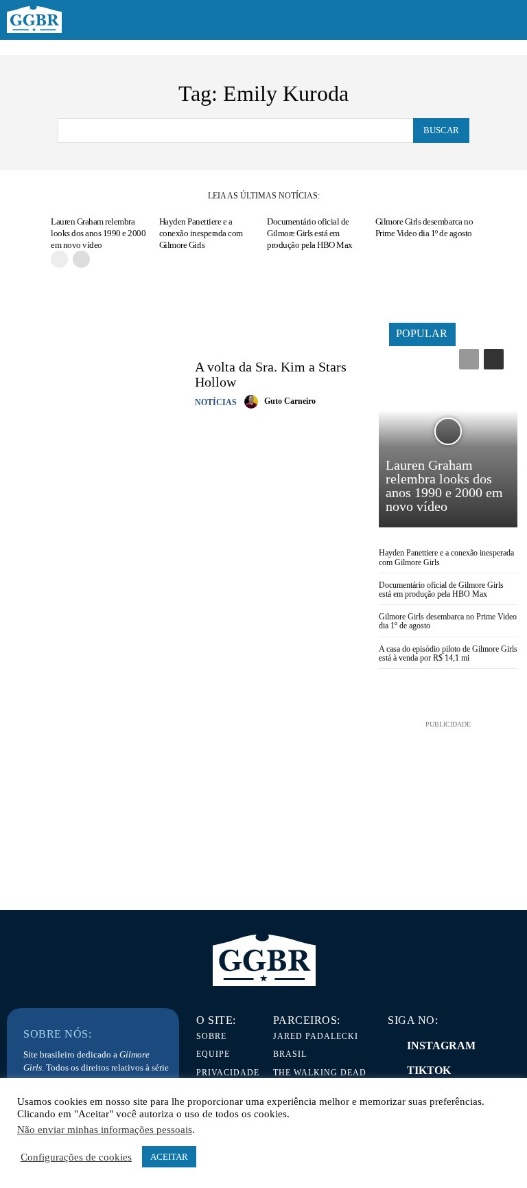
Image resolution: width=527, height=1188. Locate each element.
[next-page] (81, 259)
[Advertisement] (448, 800)
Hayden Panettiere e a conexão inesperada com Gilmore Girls (201, 233)
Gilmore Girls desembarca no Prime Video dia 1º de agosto (424, 227)
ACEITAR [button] (169, 1157)
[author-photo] (253, 402)
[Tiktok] (390, 1070)
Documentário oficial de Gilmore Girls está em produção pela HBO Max (310, 233)
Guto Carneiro (290, 401)
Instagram (441, 1045)
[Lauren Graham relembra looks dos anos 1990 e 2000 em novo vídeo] (448, 431)
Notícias (216, 402)
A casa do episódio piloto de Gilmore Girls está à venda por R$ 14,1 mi (448, 653)
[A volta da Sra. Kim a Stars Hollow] (97, 384)
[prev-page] (59, 259)
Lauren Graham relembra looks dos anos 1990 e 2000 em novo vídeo (98, 233)
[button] (507, 20)
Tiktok (429, 1070)
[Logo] (34, 20)
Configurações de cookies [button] (76, 1157)
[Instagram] (390, 1046)
